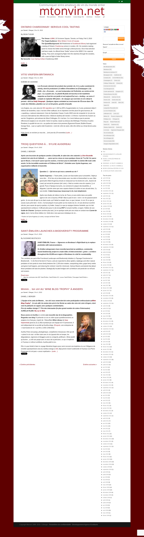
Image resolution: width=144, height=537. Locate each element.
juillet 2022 (106, 183)
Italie (120, 102)
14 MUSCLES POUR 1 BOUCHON (112, 171)
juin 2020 (105, 208)
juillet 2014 (106, 334)
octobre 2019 (106, 224)
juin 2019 (105, 234)
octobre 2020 (106, 206)
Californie (117, 75)
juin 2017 (105, 277)
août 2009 (105, 472)
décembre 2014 (107, 321)
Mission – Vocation (64, 17)
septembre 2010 (107, 446)
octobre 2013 (106, 357)
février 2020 (106, 214)
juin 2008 (105, 505)
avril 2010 (105, 451)
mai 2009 (105, 479)
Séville (119, 127)
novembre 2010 (107, 441)
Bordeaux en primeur (110, 72)
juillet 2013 (106, 364)
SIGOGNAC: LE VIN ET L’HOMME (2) (113, 163)
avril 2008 (105, 510)
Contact (97, 17)
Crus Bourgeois (109, 88)
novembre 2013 (107, 354)
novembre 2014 (107, 323)
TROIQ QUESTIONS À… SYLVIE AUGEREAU (46, 144)
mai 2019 (105, 237)
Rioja (106, 121)
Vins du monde (109, 141)
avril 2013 (105, 372)
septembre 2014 (107, 329)
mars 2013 (106, 375)
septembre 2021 (107, 193)
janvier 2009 (106, 490)
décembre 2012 (107, 382)
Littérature (108, 113)
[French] (105, 29)
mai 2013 (105, 369)
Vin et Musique (109, 135)
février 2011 (106, 433)
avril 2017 (105, 283)
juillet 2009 (106, 474)
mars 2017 (106, 285)
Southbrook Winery (79, 43)
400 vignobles (47, 108)
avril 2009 (105, 482)
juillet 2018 (106, 252)
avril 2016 (105, 293)
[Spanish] (109, 29)
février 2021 (106, 201)
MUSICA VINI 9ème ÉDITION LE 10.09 (113, 168)
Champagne (108, 80)
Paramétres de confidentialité (60, 524)
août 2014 (105, 331)
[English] (107, 29)
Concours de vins (109, 86)
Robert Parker (115, 121)
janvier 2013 (106, 380)
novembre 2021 (107, 191)
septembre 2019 (107, 226)
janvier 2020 (106, 216)
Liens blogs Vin (78, 17)
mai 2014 (105, 339)
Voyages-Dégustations (111, 143)
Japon (106, 105)
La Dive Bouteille (86, 155)
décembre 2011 (107, 410)
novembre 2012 (107, 385)
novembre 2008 (107, 495)
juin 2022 (105, 185)
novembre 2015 (107, 298)
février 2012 (106, 405)
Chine (117, 80)
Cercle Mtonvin (117, 77)
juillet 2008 (106, 502)
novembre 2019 (107, 221)
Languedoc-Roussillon (111, 108)
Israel (114, 102)
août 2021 (105, 196)
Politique (107, 119)
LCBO (52, 38)
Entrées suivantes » (90, 364)
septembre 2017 (107, 270)
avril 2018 (105, 257)
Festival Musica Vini (110, 94)
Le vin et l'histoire (109, 110)
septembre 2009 (107, 469)
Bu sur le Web (40, 311)
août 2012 (105, 390)
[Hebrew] (105, 31)
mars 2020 (106, 211)
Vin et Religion (108, 138)
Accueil (42, 17)
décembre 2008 (107, 492)
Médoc (106, 116)
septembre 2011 (107, 415)
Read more (25, 275)
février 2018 (106, 262)
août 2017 (105, 272)
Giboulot (107, 97)
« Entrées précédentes (27, 364)
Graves (107, 99)
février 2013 (106, 377)
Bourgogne (108, 75)
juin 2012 (105, 395)
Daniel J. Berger (28, 30)
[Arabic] (116, 29)
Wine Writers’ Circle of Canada (68, 41)
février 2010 (106, 456)
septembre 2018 (107, 247)
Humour (107, 102)
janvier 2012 (106, 408)
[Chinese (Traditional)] (118, 29)
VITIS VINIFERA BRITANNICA (37, 74)
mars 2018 (106, 260)
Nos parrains (51, 17)
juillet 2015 (106, 308)
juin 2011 (105, 423)
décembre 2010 (107, 438)
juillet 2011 (106, 421)
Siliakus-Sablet (109, 127)
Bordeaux (107, 69)
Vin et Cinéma (108, 132)
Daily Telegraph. (40, 101)
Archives (89, 17)
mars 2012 (106, 403)
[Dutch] (111, 29)
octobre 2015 (106, 300)
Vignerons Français (117, 130)
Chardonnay (59, 46)
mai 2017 (105, 280)
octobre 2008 (106, 497)
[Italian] (113, 29)
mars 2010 (106, 454)
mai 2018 (105, 254)
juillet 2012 (106, 392)
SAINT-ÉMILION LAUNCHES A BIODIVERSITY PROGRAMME (55, 231)
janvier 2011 (106, 436)
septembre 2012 (107, 387)
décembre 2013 (107, 352)
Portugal (116, 119)
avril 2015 (105, 313)
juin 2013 (105, 367)
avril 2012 (105, 400)
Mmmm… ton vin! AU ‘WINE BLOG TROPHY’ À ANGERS (52, 289)
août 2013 (105, 362)
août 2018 (105, 249)
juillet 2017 (106, 275)
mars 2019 (106, 242)
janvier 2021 (106, 203)
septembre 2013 (107, 359)
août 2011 (105, 418)
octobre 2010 (106, 444)
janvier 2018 (106, 265)
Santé (106, 124)
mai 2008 (105, 507)
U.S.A (106, 130)
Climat (119, 83)
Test (104, 151)
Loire (116, 113)
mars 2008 (106, 513)
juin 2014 (105, 336)
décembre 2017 (107, 267)
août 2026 (105, 178)
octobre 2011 (106, 413)
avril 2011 (105, 428)
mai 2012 (105, 398)
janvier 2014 (106, 349)
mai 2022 (105, 188)
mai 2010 (105, 449)
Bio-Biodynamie (109, 66)
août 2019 (105, 229)
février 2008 (106, 515)
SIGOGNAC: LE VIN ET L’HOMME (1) (113, 166)
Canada (107, 77)
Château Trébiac (109, 83)
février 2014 (106, 346)
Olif (57, 349)
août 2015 (105, 306)
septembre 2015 (107, 303)
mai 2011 (105, 426)
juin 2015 (105, 311)
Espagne (119, 91)
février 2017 (106, 288)
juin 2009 (105, 477)
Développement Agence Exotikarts (85, 524)
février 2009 (106, 487)
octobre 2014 (106, 326)
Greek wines (116, 99)
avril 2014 (105, 341)
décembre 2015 (107, 295)
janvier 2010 (106, 459)
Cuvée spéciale (109, 91)
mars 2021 (106, 198)
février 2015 (106, 318)
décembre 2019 (107, 219)
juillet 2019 (106, 231)
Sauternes (115, 124)
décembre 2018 (107, 244)
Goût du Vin (116, 97)
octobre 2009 (106, 467)
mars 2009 (106, 484)
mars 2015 (106, 316)
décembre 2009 (107, 461)
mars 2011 (106, 431)
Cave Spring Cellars (38, 59)
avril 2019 (105, 239)
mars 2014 (106, 344)
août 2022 (105, 180)
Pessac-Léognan (116, 116)
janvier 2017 (106, 290)
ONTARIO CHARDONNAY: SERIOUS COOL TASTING (50, 27)
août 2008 (105, 500)
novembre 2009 (107, 464)
